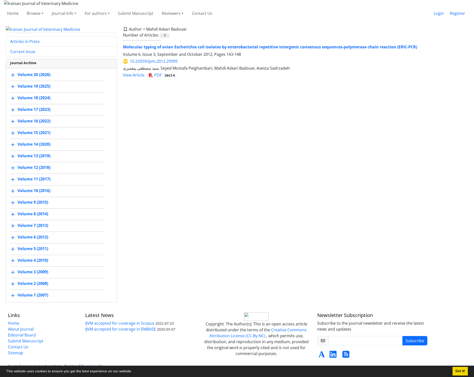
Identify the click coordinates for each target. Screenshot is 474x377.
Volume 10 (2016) (34, 191)
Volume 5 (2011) (33, 249)
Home (13, 13)
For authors (96, 13)
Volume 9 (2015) (33, 202)
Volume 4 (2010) (33, 260)
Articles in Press (25, 41)
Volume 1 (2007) (33, 295)
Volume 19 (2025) (34, 86)
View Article (133, 75)
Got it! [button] (460, 371)
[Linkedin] (333, 355)
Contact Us (202, 13)
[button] (134, 372)
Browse (33, 13)
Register (457, 13)
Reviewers (171, 13)
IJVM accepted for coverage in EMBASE (120, 329)
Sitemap (15, 353)
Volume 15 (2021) (34, 133)
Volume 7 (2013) (33, 225)
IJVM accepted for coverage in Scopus (120, 323)
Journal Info (62, 13)
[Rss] (346, 355)
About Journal (21, 329)
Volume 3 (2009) (33, 272)
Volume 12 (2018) (34, 167)
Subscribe (415, 340)
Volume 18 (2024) (34, 98)
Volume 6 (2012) (33, 237)
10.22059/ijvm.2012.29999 (154, 61)
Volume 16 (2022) (34, 121)
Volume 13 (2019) (34, 156)
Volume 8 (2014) (33, 214)
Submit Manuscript (135, 13)
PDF (164, 75)
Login (439, 13)
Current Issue (22, 51)
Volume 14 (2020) (34, 144)
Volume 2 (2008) (33, 283)
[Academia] (321, 355)
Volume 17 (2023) (34, 109)
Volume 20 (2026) (34, 75)
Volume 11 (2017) (34, 179)
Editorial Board (22, 335)
